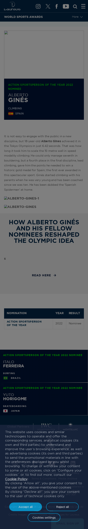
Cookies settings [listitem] (44, 517)
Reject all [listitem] (62, 506)
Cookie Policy (16, 479)
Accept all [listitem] (26, 506)
